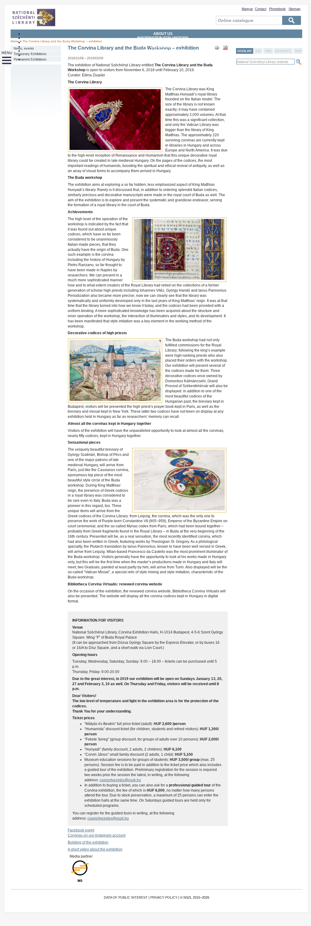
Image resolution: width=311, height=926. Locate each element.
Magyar (247, 9)
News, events (24, 48)
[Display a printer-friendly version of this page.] (216, 53)
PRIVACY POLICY (163, 897)
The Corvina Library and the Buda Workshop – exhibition (62, 41)
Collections (163, 46)
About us (163, 34)
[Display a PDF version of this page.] (225, 53)
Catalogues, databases (163, 51)
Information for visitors (163, 38)
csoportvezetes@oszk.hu (120, 780)
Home (15, 41)
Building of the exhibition (88, 842)
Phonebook (277, 9)
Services (163, 42)
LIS (258, 51)
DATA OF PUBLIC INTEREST (126, 897)
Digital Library (163, 55)
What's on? (163, 59)
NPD (298, 51)
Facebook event (81, 830)
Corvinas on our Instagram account (96, 835)
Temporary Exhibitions (30, 54)
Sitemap (294, 9)
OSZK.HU (245, 51)
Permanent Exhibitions (30, 59)
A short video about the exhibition (95, 849)
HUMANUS (283, 51)
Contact (260, 9)
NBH (268, 51)
